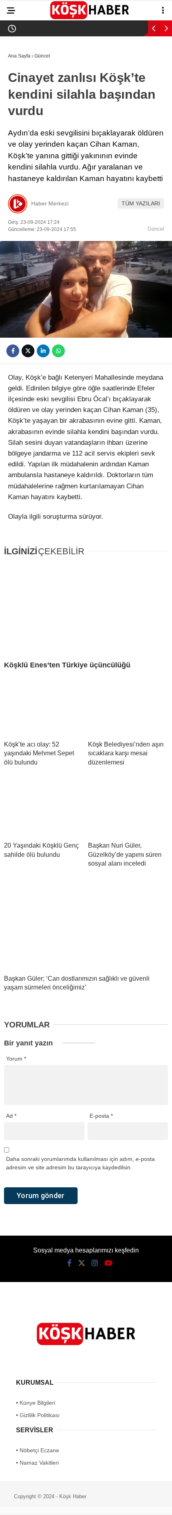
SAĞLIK (22, 114)
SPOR (19, 147)
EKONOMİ (24, 130)
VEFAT (20, 163)
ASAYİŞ (21, 82)
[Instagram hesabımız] (82, 1502)
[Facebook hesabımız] (28, 1502)
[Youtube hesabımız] (109, 1502)
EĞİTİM (21, 98)
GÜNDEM (23, 66)
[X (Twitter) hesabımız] (55, 1502)
